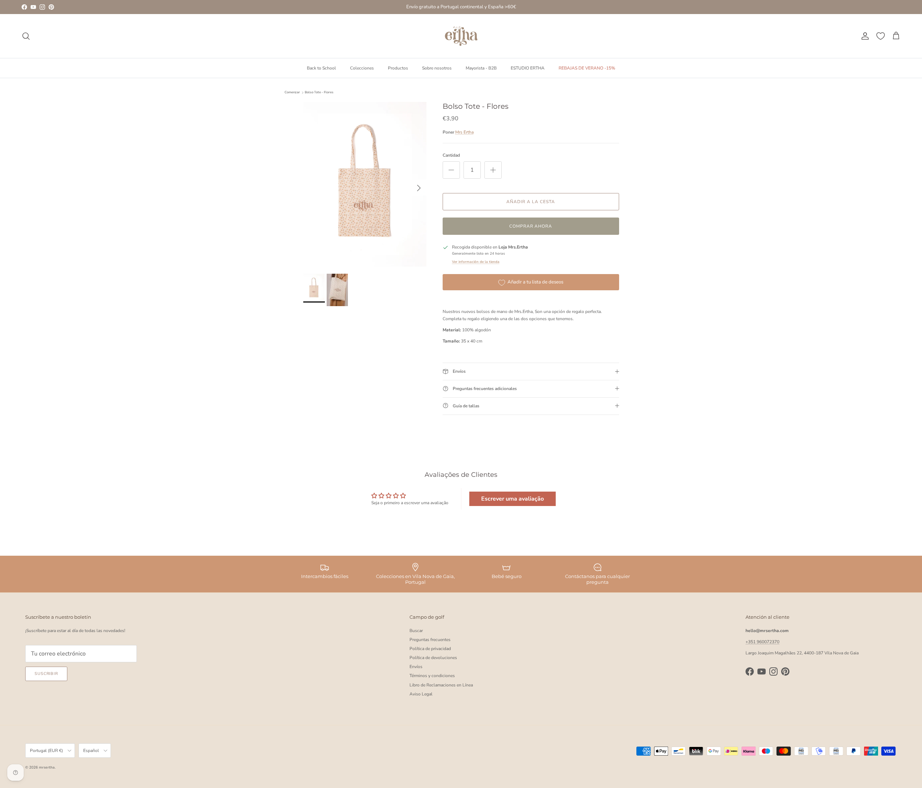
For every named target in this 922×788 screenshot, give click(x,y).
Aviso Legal (421, 694)
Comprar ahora (530, 226)
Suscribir (46, 673)
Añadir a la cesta (530, 202)
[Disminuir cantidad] (451, 170)
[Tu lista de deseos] (881, 36)
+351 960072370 (762, 642)
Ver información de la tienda (476, 261)
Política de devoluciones (433, 658)
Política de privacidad (430, 649)
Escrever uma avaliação (512, 499)
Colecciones (362, 68)
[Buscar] (26, 36)
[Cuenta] (863, 36)
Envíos (415, 667)
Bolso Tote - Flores (319, 92)
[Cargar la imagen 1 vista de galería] (365, 184)
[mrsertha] (461, 36)
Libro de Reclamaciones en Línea (441, 685)
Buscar (416, 630)
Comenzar (292, 92)
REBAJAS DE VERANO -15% (587, 68)
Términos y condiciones (432, 676)
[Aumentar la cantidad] (493, 170)
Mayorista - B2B (481, 68)
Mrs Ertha (464, 132)
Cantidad (451, 155)
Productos (398, 68)
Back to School (321, 68)
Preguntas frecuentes (430, 640)
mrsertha (47, 767)
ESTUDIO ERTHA (528, 68)
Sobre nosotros (437, 68)
